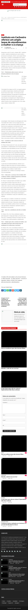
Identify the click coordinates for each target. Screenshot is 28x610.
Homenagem (11, 559)
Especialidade (11, 566)
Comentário (5, 402)
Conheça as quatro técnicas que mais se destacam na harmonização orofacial (5, 302)
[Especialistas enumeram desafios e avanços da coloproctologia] (4, 581)
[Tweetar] (5, 290)
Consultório (9, 601)
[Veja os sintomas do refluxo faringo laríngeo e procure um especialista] (4, 574)
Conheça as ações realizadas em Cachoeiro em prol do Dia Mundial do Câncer (14, 524)
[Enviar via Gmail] (13, 290)
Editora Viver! (13, 576)
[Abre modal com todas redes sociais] (21, 290)
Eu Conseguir (21, 601)
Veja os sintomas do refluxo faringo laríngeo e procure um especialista (17, 574)
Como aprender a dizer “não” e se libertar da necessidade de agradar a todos (22, 302)
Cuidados (10, 579)
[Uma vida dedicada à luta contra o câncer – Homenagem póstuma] (4, 561)
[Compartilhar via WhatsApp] (8, 290)
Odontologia (3, 475)
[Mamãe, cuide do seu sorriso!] (14, 359)
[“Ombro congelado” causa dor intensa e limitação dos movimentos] (4, 568)
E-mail (4, 420)
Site (3, 425)
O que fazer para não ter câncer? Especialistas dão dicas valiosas (11, 389)
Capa (5, 17)
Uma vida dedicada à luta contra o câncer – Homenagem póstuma (16, 561)
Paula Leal (8, 47)
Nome (4, 414)
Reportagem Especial (4, 521)
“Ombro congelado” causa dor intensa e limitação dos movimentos (18, 568)
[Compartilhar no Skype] (15, 290)
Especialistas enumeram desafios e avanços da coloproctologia (16, 581)
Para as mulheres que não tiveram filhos (13, 348)
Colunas (3, 601)
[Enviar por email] (10, 290)
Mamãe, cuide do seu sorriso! (9, 368)
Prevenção (3, 497)
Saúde (10, 572)
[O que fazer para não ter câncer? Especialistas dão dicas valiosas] (14, 379)
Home (2, 17)
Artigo (2, 452)
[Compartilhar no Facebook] (2, 290)
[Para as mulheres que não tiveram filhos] (14, 339)
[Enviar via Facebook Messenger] (18, 290)
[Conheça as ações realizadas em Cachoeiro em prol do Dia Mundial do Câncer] (14, 512)
